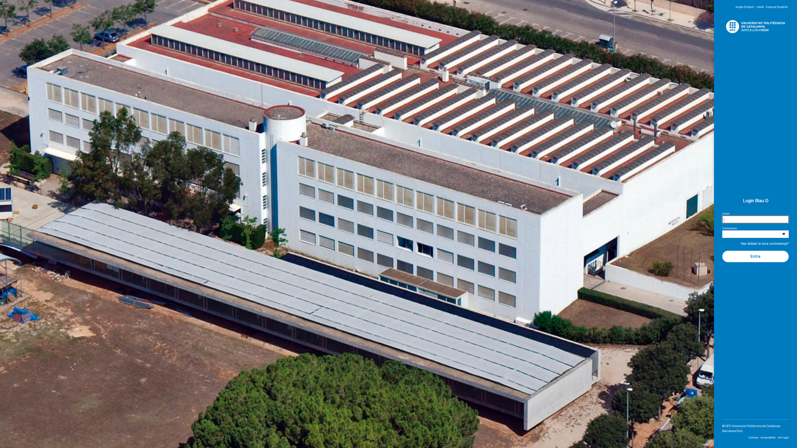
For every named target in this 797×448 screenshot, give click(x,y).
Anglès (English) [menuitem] (745, 7)
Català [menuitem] (760, 7)
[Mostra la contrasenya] (784, 234)
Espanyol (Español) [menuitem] (777, 7)
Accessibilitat (768, 437)
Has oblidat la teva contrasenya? (765, 244)
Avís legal (783, 437)
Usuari (726, 213)
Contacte (753, 437)
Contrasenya (729, 228)
